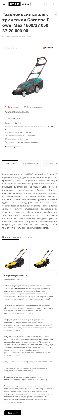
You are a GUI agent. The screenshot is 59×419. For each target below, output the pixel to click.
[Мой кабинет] (53, 4)
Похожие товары (10, 237)
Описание (10, 164)
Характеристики (30, 164)
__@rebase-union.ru (23, 296)
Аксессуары (26, 237)
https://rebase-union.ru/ (18, 288)
